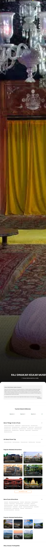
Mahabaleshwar (29, 537)
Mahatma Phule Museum (8, 505)
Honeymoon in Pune (38, 427)
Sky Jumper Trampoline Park (9, 509)
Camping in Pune (35, 430)
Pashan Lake (17, 509)
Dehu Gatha (16, 505)
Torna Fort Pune (27, 503)
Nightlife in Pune (17, 425)
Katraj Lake (22, 508)
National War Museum (8, 506)
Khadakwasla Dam (33, 505)
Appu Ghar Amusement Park (28, 506)
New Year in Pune (15, 428)
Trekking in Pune (28, 430)
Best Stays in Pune (32, 442)
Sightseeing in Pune (7, 430)
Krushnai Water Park (28, 508)
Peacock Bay (36, 506)
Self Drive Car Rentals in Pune (9, 425)
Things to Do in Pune (24, 442)
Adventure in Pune (30, 428)
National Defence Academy (24, 505)
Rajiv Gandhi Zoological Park (14, 502)
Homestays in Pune (15, 430)
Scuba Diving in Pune (22, 428)
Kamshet (27, 526)
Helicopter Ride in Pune (16, 427)
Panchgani (7, 537)
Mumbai (17, 526)
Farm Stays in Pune (34, 425)
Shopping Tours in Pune (26, 425)
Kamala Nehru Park (16, 508)
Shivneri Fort (33, 503)
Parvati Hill (22, 502)
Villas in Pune (22, 430)
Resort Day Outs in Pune (8, 431)
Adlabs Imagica (27, 502)
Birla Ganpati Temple (7, 508)
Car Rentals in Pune (24, 427)
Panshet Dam (15, 506)
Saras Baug (6, 503)
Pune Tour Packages (16, 442)
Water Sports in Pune (37, 428)
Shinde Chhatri (12, 503)
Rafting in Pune (31, 427)
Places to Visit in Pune (7, 442)
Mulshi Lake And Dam (19, 503)
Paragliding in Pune (7, 428)
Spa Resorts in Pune (7, 427)
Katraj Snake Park (35, 502)
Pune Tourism (38, 442)
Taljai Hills (20, 506)
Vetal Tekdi (6, 502)
